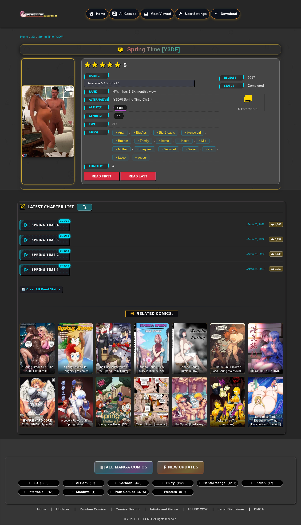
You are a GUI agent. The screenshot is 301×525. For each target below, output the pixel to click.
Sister (192, 149)
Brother (123, 141)
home (165, 141)
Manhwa (85, 492)
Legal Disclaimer (231, 509)
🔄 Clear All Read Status (41, 289)
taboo (122, 157)
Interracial (40, 492)
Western (174, 492)
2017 (251, 77)
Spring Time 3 (45, 240)
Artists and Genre (164, 509)
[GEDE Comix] (52, 13)
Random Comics (92, 509)
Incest (185, 141)
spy (210, 149)
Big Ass (141, 132)
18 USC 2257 (198, 509)
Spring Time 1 (45, 269)
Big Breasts (167, 132)
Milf (203, 141)
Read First (101, 176)
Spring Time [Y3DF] (50, 36)
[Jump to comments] (248, 99)
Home (24, 36)
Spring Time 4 (45, 225)
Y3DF (120, 107)
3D (33, 36)
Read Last (138, 176)
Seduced (170, 149)
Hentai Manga (219, 483)
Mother (122, 149)
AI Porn (85, 483)
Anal (121, 132)
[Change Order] (84, 207)
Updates (63, 509)
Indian (264, 483)
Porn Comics (130, 492)
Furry (174, 483)
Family (144, 141)
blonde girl (194, 132)
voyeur (142, 157)
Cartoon (130, 483)
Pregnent (145, 149)
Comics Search (128, 509)
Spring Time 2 (45, 254)
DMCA (259, 509)
